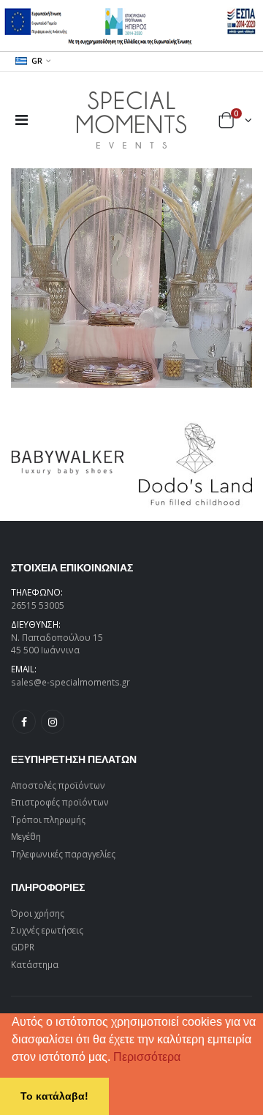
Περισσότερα (146, 1057)
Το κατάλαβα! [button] (54, 1096)
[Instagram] (52, 721)
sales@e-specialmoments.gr (70, 682)
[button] (185, 1058)
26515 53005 (37, 605)
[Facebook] (24, 721)
